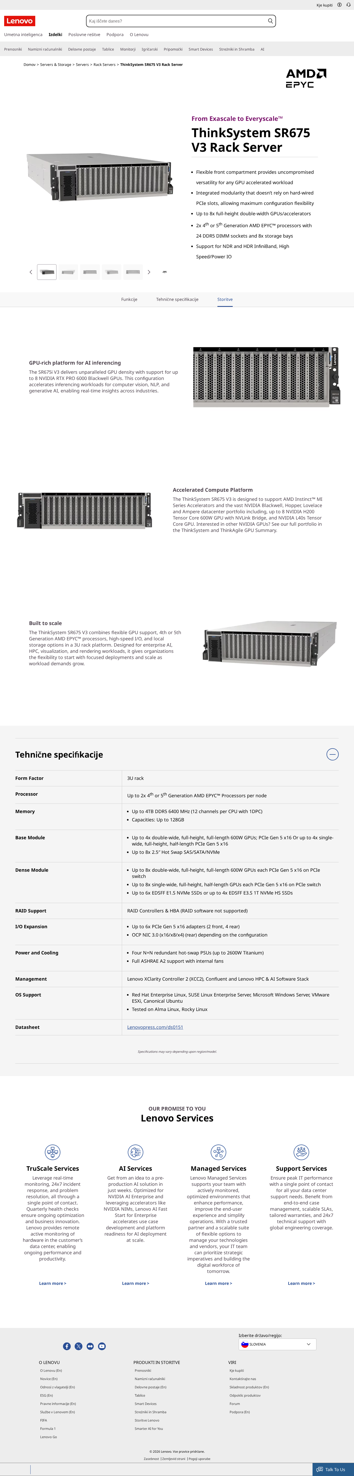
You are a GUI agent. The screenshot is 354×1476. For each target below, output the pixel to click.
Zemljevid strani (173, 1459)
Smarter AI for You (149, 1428)
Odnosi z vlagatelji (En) (57, 1387)
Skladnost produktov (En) (249, 1387)
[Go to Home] (19, 21)
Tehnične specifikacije (177, 299)
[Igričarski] (159, 49)
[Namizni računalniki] (64, 49)
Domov (30, 64)
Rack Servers (105, 64)
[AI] (266, 49)
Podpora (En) (240, 1412)
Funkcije (129, 299)
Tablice (140, 1395)
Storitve (225, 299)
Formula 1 (48, 1428)
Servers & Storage (55, 64)
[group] (46, 272)
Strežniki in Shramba (150, 1412)
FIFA (43, 1420)
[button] (339, 5)
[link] (348, 6)
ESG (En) (46, 1395)
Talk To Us (335, 1469)
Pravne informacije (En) (58, 1403)
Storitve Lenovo (147, 1420)
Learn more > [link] (52, 1283)
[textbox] (278, 1344)
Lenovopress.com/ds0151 (155, 1027)
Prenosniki (143, 1370)
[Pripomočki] (184, 49)
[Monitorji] (137, 49)
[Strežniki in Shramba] (256, 49)
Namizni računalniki (150, 1378)
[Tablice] (116, 49)
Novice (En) (49, 1378)
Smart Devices (146, 1403)
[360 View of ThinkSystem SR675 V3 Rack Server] (164, 272)
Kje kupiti (237, 1370)
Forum (235, 1403)
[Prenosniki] (23, 49)
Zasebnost (151, 1459)
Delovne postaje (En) (150, 1387)
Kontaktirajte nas (243, 1378)
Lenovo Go (48, 1437)
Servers (82, 64)
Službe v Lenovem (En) (57, 1412)
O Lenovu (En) (51, 1370)
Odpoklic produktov (245, 1395)
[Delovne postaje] (98, 49)
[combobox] (176, 21)
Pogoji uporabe (199, 1459)
